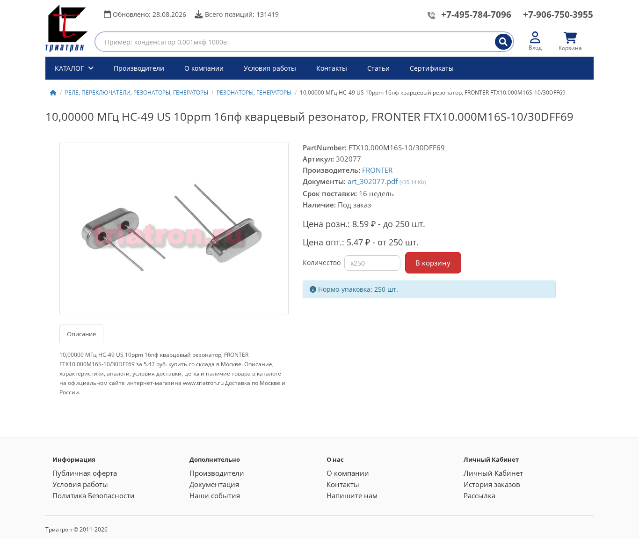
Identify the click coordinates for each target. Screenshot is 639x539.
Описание (81, 334)
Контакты (331, 68)
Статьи (378, 68)
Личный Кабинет (493, 473)
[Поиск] (503, 42)
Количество (322, 262)
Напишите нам (352, 495)
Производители (139, 68)
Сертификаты (432, 68)
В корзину (432, 262)
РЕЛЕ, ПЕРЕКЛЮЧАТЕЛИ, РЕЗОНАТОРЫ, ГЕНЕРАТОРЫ (136, 92)
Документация (214, 484)
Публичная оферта (84, 473)
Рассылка (479, 495)
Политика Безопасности (93, 495)
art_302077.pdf (373, 181)
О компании (204, 68)
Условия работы (270, 68)
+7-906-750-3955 (558, 14)
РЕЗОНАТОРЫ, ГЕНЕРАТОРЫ (254, 92)
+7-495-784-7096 (476, 14)
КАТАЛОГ (70, 68)
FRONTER (377, 170)
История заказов (492, 484)
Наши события (214, 495)
